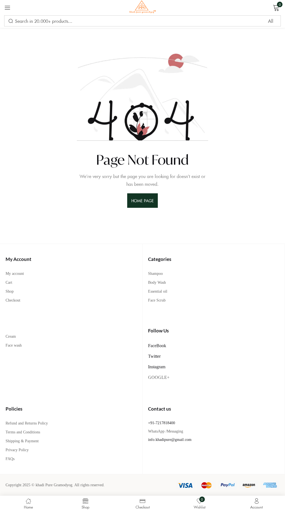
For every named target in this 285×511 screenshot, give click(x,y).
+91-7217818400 (161, 423)
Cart (9, 282)
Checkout (13, 300)
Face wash (14, 345)
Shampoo (155, 273)
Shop (10, 291)
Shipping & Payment (22, 441)
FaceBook (157, 345)
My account (15, 273)
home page (142, 200)
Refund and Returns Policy (27, 423)
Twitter (154, 356)
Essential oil (157, 291)
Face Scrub (157, 300)
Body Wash (157, 282)
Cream (11, 336)
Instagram (156, 366)
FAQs (10, 459)
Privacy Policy (17, 450)
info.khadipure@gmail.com (169, 440)
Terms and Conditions (23, 432)
